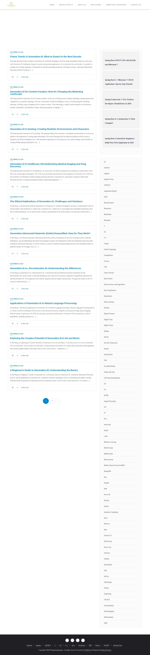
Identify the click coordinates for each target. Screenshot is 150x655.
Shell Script (108, 541)
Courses (106, 261)
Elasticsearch (108, 354)
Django (106, 331)
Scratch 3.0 (107, 535)
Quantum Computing (111, 512)
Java (105, 419)
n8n (105, 477)
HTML (106, 395)
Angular (106, 173)
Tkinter (106, 588)
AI (12, 77)
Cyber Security (109, 273)
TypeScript (107, 594)
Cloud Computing (110, 249)
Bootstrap (107, 220)
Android (106, 168)
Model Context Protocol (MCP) (114, 465)
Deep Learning (109, 302)
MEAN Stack (108, 448)
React (106, 518)
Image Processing (110, 401)
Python (106, 506)
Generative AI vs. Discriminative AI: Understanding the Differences (45, 268)
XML (106, 623)
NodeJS (106, 483)
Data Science (108, 278)
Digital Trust (108, 319)
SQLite (106, 576)
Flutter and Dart (109, 372)
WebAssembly (108, 617)
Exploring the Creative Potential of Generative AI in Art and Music (45, 338)
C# (105, 232)
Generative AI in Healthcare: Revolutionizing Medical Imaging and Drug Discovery (48, 165)
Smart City (107, 547)
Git (105, 384)
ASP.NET (107, 185)
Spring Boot (108, 565)
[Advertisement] (75, 27)
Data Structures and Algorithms (114, 284)
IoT (105, 407)
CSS (105, 267)
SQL (105, 570)
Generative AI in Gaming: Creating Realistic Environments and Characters (49, 129)
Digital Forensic (109, 314)
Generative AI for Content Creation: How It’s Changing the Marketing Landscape (46, 92)
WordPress (87, 650)
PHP (105, 489)
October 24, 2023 (16, 52)
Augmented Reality (110, 191)
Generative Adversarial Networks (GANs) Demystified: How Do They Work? (50, 233)
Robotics (107, 524)
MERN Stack (108, 454)
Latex (106, 436)
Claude (106, 243)
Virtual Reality (109, 605)
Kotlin (106, 430)
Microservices (108, 460)
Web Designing (109, 611)
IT (105, 413)
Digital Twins (108, 325)
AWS (105, 197)
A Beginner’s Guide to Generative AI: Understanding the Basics (44, 370)
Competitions (108, 255)
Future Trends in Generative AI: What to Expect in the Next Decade (45, 56)
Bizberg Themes (106, 650)
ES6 (105, 360)
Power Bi (107, 494)
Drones (106, 349)
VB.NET (107, 600)
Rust (105, 529)
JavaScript (107, 424)
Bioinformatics (109, 203)
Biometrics (107, 208)
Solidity (106, 559)
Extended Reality (109, 366)
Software (107, 553)
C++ (105, 238)
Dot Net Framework (110, 343)
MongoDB (107, 471)
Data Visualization (110, 290)
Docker (106, 337)
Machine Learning (110, 442)
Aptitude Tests (108, 179)
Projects (106, 500)
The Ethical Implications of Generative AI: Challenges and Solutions (46, 201)
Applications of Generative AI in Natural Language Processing (43, 303)
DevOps (106, 308)
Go (105, 389)
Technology (108, 582)
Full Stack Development (112, 378)
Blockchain (107, 214)
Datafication (108, 296)
